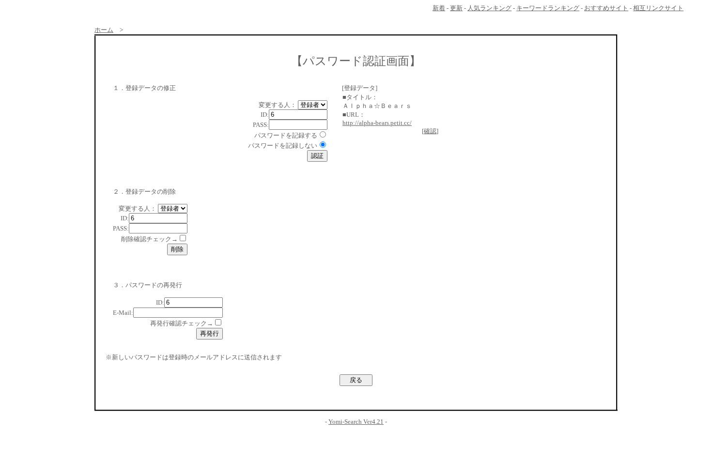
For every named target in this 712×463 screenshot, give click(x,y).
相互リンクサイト (658, 8)
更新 (456, 8)
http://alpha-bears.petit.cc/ (377, 122)
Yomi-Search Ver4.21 (356, 421)
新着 (439, 8)
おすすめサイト (606, 8)
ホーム (103, 29)
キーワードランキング (547, 8)
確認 (430, 131)
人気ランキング (489, 8)
